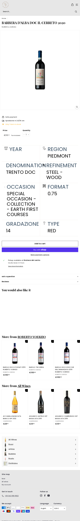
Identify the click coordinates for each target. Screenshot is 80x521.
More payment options (40, 255)
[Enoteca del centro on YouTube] (49, 495)
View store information (15, 266)
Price (5, 130)
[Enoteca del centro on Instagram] (41, 495)
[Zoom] (77, 107)
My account (6, 485)
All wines (5, 482)
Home (4, 18)
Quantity (26, 130)
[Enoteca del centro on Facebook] (45, 495)
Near (3, 479)
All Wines (24, 386)
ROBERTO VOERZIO (9, 27)
